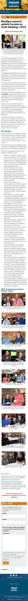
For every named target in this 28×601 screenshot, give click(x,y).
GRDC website (15, 488)
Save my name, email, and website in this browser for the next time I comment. (14, 529)
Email (5, 519)
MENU (8, 12)
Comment (6, 533)
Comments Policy (8, 558)
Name (5, 513)
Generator (18, 599)
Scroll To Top (13, 584)
